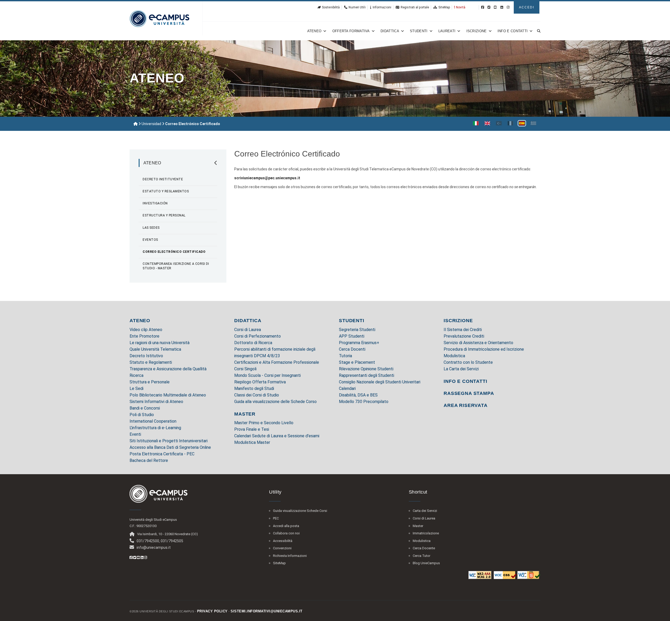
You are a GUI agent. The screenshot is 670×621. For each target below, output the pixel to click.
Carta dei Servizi (425, 511)
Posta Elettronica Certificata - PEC (162, 453)
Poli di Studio (142, 414)
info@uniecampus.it (154, 547)
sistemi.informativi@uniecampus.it (267, 611)
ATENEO (140, 320)
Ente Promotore (144, 336)
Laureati (446, 31)
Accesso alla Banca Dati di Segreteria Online (170, 447)
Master (418, 526)
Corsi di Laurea (247, 329)
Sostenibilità (331, 7)
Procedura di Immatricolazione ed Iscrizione (484, 349)
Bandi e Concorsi (145, 408)
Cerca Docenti (352, 349)
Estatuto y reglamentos (166, 191)
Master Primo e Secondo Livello (263, 422)
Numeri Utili (357, 7)
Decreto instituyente (163, 179)
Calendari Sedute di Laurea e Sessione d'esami (276, 435)
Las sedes (151, 228)
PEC (276, 518)
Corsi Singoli (245, 368)
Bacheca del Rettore (149, 460)
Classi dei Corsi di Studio (256, 395)
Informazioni (382, 7)
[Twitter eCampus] (489, 7)
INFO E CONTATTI (465, 381)
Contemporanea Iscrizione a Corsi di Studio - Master (176, 266)
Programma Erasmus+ (359, 342)
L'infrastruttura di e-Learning (155, 427)
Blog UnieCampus (426, 563)
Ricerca (136, 375)
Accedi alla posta (286, 526)
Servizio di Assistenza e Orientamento (478, 342)
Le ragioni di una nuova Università (159, 342)
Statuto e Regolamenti (151, 362)
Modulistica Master (252, 442)
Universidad (151, 124)
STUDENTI (351, 320)
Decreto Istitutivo (146, 355)
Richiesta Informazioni (290, 556)
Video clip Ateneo (146, 329)
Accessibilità (282, 541)
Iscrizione (476, 31)
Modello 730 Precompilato (363, 401)
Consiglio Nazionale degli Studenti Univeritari (379, 381)
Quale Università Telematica (155, 349)
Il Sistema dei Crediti (463, 329)
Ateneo (314, 31)
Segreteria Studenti (357, 329)
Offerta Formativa (351, 31)
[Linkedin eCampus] (502, 7)
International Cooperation (153, 421)
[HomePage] (159, 18)
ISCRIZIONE (458, 320)
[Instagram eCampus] (508, 7)
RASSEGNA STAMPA (469, 393)
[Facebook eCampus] (482, 7)
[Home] (135, 124)
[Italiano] (476, 123)
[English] (487, 123)
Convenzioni (282, 548)
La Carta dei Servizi (461, 368)
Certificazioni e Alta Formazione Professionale (276, 362)
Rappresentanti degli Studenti (366, 375)
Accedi (526, 7)
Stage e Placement (357, 362)
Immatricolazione (426, 533)
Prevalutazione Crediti (464, 336)
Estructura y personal (164, 215)
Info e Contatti (513, 31)
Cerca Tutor (421, 556)
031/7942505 (172, 541)
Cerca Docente (424, 548)
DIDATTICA (247, 320)
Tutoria (345, 355)
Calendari (347, 388)
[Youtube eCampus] (495, 7)
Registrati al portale (415, 7)
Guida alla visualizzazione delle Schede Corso (275, 401)
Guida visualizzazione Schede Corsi (300, 511)
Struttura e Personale (150, 381)
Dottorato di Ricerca (253, 342)
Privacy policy (212, 611)
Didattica (390, 31)
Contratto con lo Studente (468, 362)
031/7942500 (148, 541)
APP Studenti (351, 336)
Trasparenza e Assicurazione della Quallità (168, 368)
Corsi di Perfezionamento (257, 336)
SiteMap (444, 7)
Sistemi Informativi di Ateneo (156, 401)
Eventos (150, 240)
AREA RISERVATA (466, 405)
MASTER (244, 414)
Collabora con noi (286, 533)
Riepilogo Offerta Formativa (260, 381)
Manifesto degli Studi (254, 388)
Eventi (135, 434)
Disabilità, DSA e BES (358, 395)
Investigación (155, 203)
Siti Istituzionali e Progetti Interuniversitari (169, 440)
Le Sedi (136, 388)
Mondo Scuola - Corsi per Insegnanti (267, 375)
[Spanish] (522, 123)
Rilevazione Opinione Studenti (366, 368)
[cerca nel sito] (537, 31)
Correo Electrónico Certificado (174, 252)
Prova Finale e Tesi (251, 429)
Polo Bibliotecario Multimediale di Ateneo (168, 395)
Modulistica (454, 355)
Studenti (418, 31)
